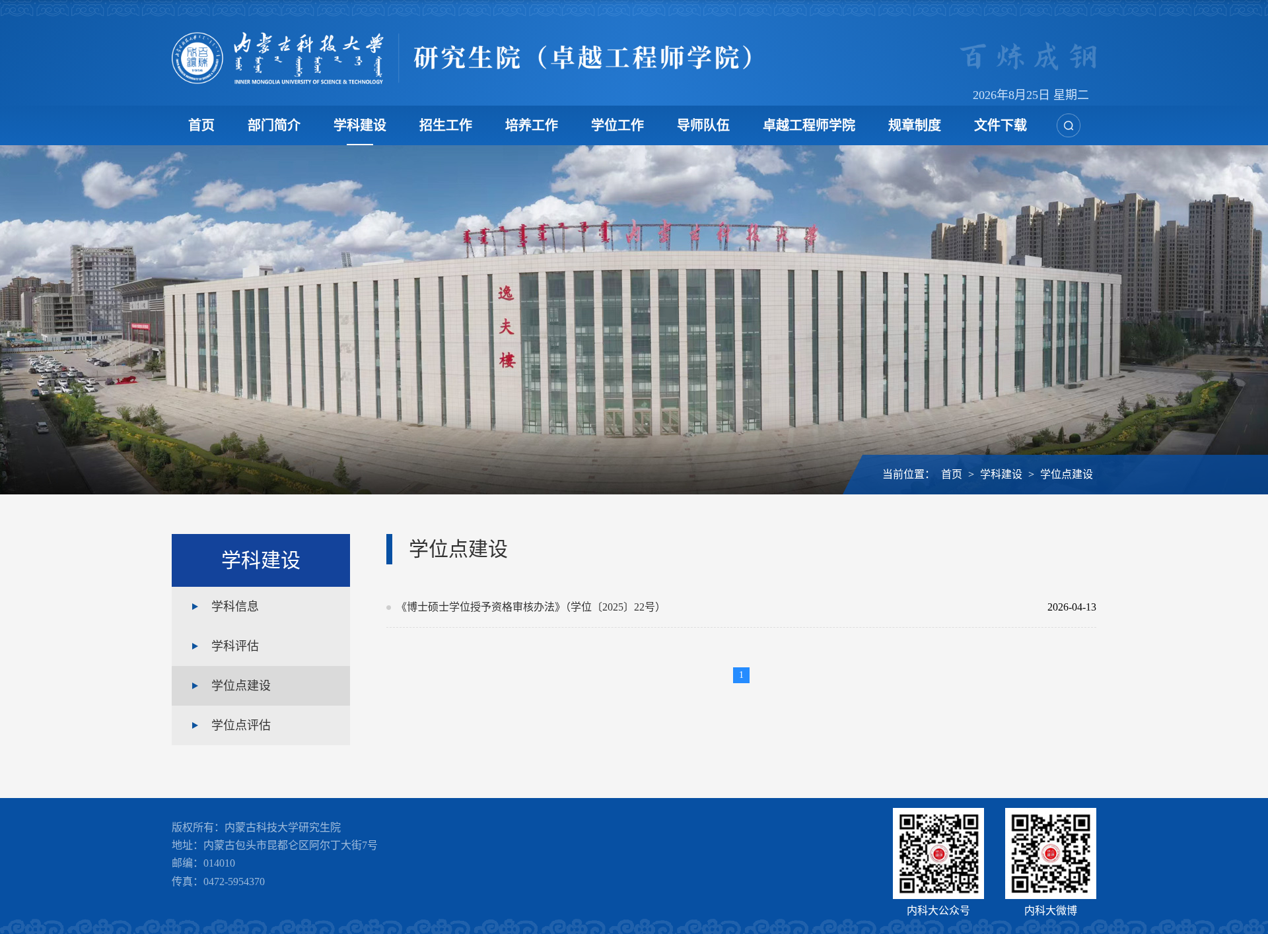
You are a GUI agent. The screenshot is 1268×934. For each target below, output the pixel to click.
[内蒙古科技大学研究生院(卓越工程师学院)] (461, 58)
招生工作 (445, 125)
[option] (634, 319)
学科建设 (360, 125)
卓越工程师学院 (809, 125)
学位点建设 (1066, 474)
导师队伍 (703, 125)
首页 (201, 125)
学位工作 (617, 125)
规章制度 (914, 125)
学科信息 (235, 606)
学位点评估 (241, 725)
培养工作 (531, 125)
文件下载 (1000, 125)
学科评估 (235, 646)
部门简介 (274, 125)
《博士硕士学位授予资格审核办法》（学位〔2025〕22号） (713, 607)
